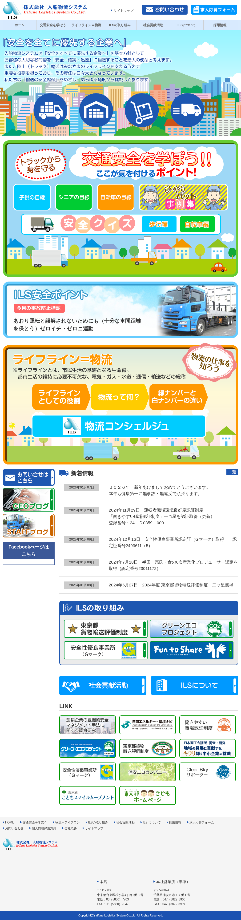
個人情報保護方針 (44, 828)
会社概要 (70, 828)
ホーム (19, 25)
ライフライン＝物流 (86, 25)
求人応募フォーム (201, 822)
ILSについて (186, 25)
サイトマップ (123, 10)
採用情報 (220, 25)
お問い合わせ (14, 828)
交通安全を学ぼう (53, 25)
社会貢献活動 (153, 25)
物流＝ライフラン (67, 822)
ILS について (152, 822)
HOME (9, 822)
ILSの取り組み (120, 25)
